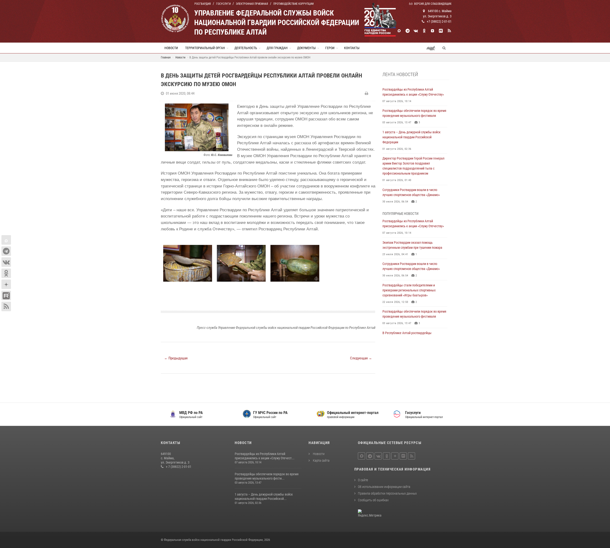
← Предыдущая (176, 358)
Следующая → (361, 358)
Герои (330, 48)
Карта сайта (321, 460)
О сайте (363, 480)
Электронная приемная (252, 3)
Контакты (352, 48)
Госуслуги (223, 3)
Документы (306, 48)
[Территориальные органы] (432, 48)
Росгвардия (202, 3)
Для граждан (277, 48)
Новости (171, 48)
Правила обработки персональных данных (387, 493)
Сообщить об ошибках (373, 500)
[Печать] (367, 93)
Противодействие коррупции (293, 3)
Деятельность (245, 48)
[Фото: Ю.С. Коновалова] (196, 127)
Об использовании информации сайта (384, 487)
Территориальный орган (205, 48)
